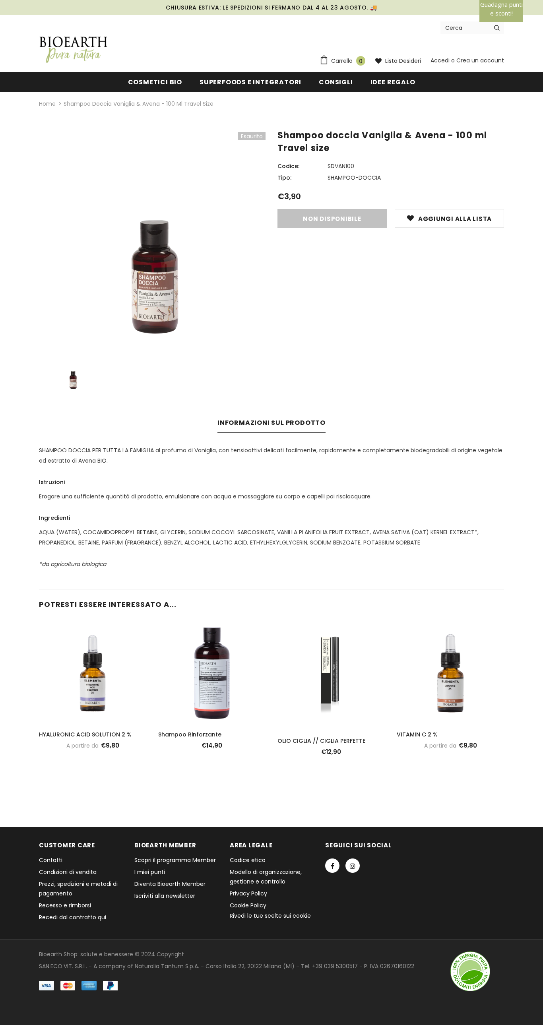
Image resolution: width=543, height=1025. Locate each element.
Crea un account (480, 60)
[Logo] (73, 50)
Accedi (441, 60)
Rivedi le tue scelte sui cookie (270, 916)
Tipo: (284, 178)
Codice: (288, 166)
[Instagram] (352, 865)
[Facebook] (332, 865)
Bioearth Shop (58, 954)
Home (47, 104)
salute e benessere (106, 954)
